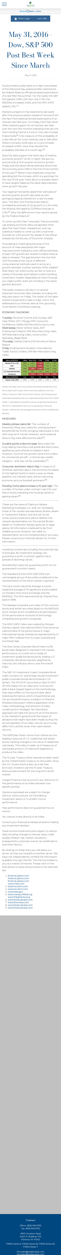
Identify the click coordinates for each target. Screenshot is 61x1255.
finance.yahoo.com (18, 875)
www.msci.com (16, 883)
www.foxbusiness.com (20, 899)
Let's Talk (42, 18)
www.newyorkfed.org (20, 894)
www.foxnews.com (18, 902)
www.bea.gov (15, 891)
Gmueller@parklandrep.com (30, 1251)
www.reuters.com (18, 886)
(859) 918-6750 (34, 1225)
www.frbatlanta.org (19, 897)
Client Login (24, 18)
